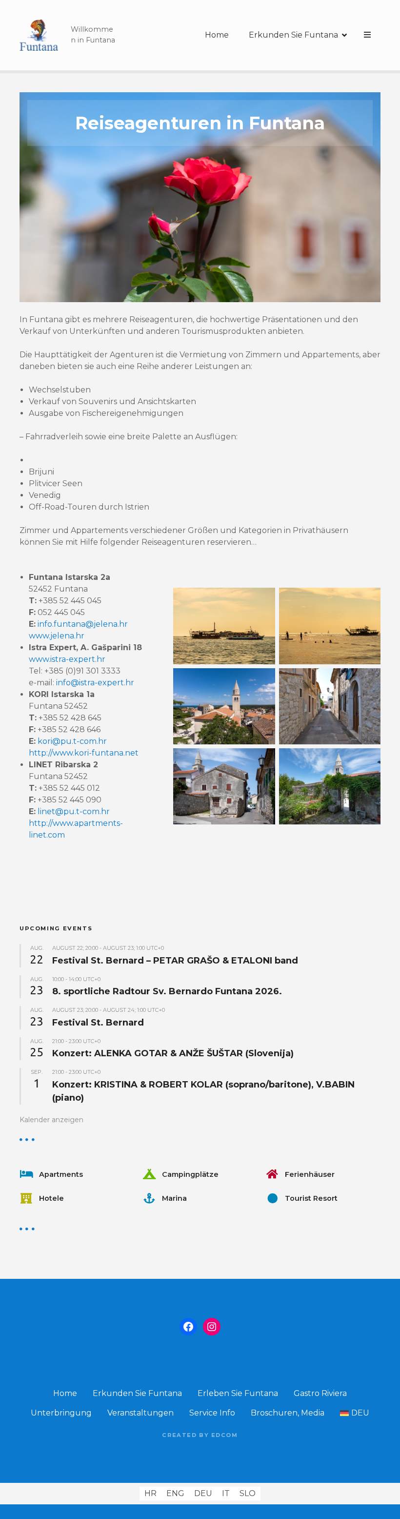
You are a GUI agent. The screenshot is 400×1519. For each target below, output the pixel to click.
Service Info (212, 1412)
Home (217, 35)
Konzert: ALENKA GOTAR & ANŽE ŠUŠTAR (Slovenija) (173, 1053)
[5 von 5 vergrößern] (368, 761)
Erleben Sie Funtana (238, 1393)
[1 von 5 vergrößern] (262, 600)
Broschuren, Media (287, 1412)
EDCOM (224, 1435)
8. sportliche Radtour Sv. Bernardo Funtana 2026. (167, 991)
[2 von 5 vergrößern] (368, 600)
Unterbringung (61, 1412)
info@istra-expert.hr (95, 682)
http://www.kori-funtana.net (84, 753)
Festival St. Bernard (98, 1022)
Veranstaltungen (140, 1412)
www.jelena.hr (56, 635)
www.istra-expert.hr (67, 659)
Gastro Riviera (320, 1393)
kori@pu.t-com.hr (72, 741)
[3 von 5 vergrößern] (262, 681)
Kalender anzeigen (51, 1119)
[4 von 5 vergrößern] (368, 681)
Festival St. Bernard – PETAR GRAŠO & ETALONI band (175, 960)
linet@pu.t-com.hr (74, 811)
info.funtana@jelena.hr (83, 624)
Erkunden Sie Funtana (293, 35)
